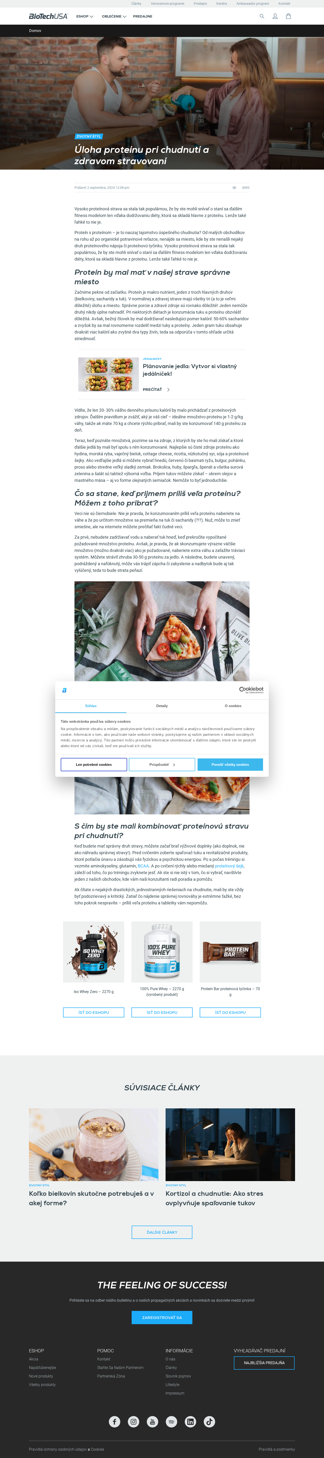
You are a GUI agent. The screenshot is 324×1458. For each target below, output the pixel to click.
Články (136, 3)
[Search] (262, 16)
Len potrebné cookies (94, 765)
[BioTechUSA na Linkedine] (190, 1421)
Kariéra (221, 3)
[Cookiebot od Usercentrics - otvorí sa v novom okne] (243, 690)
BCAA (143, 865)
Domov (35, 30)
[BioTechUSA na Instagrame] (133, 1421)
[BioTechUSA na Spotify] (171, 1421)
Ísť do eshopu (94, 1013)
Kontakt (284, 3)
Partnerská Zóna (111, 1376)
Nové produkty (41, 1376)
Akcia (33, 1359)
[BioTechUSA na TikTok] (209, 1421)
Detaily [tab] (162, 706)
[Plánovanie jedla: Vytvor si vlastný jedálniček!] (108, 374)
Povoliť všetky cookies (230, 765)
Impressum (175, 1393)
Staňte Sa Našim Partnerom (120, 1367)
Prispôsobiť (159, 765)
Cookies (97, 1449)
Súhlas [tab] (91, 706)
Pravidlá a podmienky (277, 1449)
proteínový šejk (229, 865)
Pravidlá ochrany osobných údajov (58, 1449)
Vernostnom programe (167, 3)
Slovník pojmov (178, 1376)
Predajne (200, 3)
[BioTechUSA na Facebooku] (114, 1421)
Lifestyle (172, 1384)
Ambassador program (252, 3)
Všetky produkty (42, 1384)
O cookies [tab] (233, 706)
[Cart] (288, 16)
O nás (170, 1359)
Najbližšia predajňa (264, 1363)
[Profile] (275, 16)
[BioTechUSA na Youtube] (152, 1421)
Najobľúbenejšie (42, 1367)
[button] (84, 16)
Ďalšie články (162, 1233)
